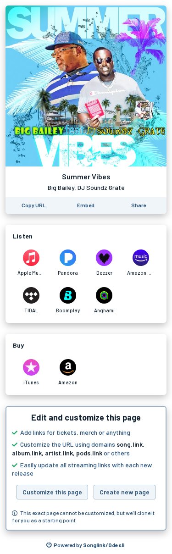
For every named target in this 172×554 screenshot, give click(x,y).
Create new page (125, 492)
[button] (86, 468)
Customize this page (52, 492)
